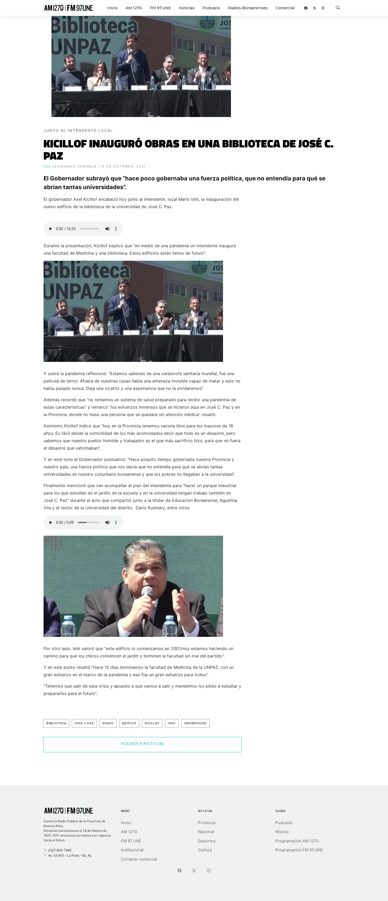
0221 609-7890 (59, 850)
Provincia (206, 822)
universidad (195, 723)
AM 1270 (134, 8)
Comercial (285, 8)
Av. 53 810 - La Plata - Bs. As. (69, 855)
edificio (129, 723)
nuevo (108, 723)
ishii (172, 723)
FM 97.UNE (160, 8)
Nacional (206, 831)
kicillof (152, 723)
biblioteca (56, 723)
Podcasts (211, 8)
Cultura (205, 849)
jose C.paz (84, 723)
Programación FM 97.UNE (299, 849)
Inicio (112, 8)
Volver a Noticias (142, 743)
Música (281, 831)
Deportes (207, 840)
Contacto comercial (139, 859)
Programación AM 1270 (297, 840)
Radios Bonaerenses (248, 8)
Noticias (187, 8)
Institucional (132, 849)
